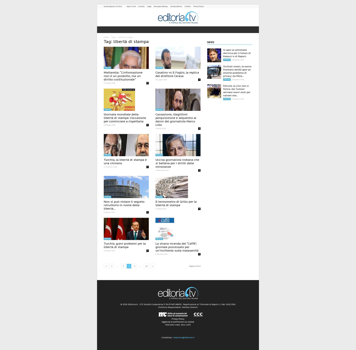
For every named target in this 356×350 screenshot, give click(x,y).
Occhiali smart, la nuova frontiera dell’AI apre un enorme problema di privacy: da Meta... (237, 71)
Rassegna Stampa (161, 6)
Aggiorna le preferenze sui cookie (178, 322)
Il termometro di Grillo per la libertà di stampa (176, 203)
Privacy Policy (198, 6)
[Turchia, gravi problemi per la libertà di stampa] (126, 229)
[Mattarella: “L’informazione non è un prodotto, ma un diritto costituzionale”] (126, 58)
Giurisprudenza (176, 6)
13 (146, 266)
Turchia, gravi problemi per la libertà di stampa (125, 245)
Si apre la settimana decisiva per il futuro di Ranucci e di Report (237, 53)
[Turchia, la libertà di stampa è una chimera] (126, 145)
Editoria (107, 68)
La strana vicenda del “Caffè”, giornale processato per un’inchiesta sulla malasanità (176, 247)
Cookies (188, 6)
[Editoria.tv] (178, 17)
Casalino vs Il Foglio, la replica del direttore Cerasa (177, 74)
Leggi (149, 6)
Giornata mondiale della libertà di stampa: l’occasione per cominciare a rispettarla (125, 118)
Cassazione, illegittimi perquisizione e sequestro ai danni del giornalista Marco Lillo (175, 120)
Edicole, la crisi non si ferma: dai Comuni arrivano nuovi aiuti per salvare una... (236, 90)
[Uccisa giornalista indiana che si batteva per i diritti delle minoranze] (178, 145)
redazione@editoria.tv (184, 337)
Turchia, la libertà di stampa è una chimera (125, 161)
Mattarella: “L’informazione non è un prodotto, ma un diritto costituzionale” (123, 76)
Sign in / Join (131, 6)
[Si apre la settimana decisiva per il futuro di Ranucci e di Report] (214, 55)
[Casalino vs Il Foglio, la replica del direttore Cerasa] (178, 58)
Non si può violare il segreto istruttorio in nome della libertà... (124, 205)
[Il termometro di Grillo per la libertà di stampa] (178, 187)
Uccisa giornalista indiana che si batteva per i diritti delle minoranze (177, 163)
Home (106, 37)
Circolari (141, 6)
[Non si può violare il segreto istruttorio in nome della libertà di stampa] (126, 187)
